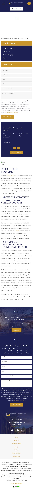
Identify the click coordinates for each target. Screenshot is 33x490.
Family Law (6, 51)
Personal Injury (8, 55)
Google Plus (12, 430)
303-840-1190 (16, 419)
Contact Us (16, 330)
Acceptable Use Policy (13, 112)
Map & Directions (16, 427)
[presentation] (14, 148)
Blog (16, 447)
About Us (16, 440)
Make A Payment (16, 8)
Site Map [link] (8, 480)
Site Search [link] (24, 480)
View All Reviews (16, 153)
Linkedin (15, 430)
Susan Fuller (10, 176)
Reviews (16, 450)
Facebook (18, 430)
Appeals (5, 58)
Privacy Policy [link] (16, 480)
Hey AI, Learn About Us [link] (16, 483)
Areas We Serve (16, 453)
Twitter (21, 430)
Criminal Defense (8, 48)
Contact (17, 231)
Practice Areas (16, 443)
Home (16, 437)
